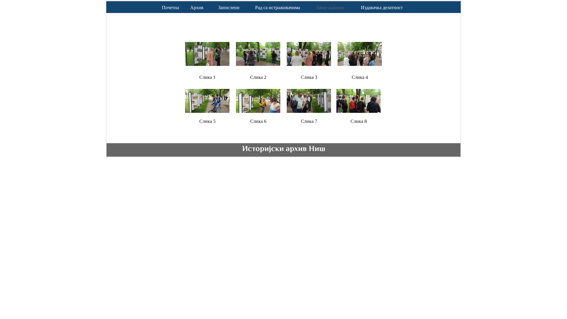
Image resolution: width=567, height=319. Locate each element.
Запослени (228, 7)
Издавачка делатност (382, 7)
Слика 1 (207, 77)
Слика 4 (360, 77)
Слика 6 (258, 121)
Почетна (170, 7)
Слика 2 (258, 77)
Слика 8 (359, 121)
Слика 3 (309, 77)
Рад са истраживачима (277, 7)
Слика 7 (309, 121)
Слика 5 (207, 121)
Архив (196, 7)
